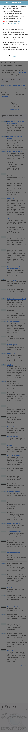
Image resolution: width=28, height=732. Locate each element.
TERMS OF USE (13, 23)
